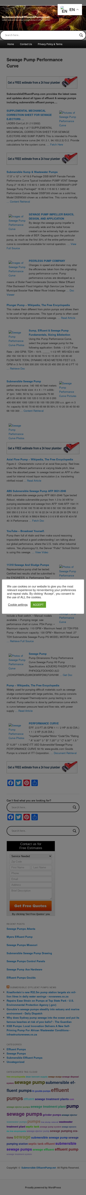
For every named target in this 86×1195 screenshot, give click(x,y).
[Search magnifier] (81, 35)
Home (10, 44)
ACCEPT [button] (38, 605)
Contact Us (26, 44)
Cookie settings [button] (18, 604)
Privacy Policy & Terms (50, 44)
